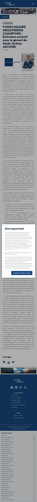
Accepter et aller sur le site (21, 273)
